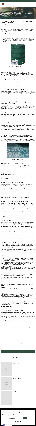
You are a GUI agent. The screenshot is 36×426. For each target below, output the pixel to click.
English (6, 424)
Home (14, 9)
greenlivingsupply (19, 9)
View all (18, 359)
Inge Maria (17, 159)
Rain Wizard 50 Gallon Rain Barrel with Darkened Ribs (18, 66)
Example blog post (17, 363)
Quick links (18, 408)
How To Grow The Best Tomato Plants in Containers (15, 80)
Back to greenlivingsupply (18, 351)
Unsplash (22, 159)
